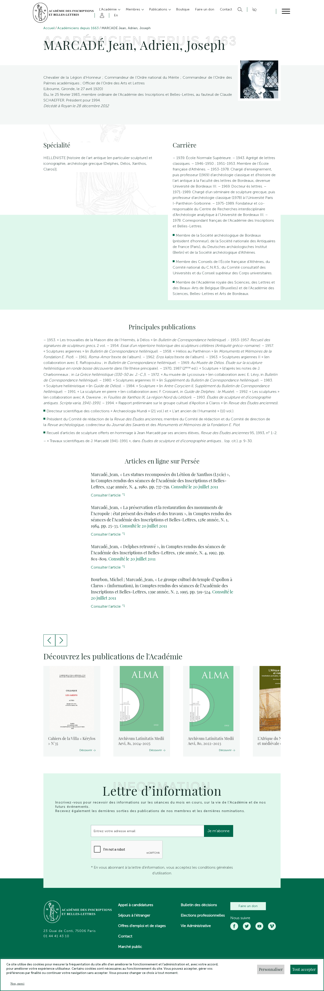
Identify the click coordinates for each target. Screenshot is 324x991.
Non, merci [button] (17, 983)
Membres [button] (133, 9)
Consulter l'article (106, 495)
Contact (125, 936)
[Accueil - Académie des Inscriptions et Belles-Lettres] (78, 912)
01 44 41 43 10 (56, 936)
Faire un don (248, 906)
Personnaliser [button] (271, 969)
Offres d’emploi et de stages (142, 925)
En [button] (116, 15)
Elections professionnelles (203, 915)
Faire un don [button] (204, 9)
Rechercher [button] (239, 9)
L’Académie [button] (108, 9)
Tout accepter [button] (304, 969)
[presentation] (49, 640)
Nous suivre (240, 918)
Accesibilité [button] (253, 9)
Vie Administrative (196, 925)
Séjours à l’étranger (134, 915)
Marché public (130, 946)
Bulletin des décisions (199, 905)
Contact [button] (226, 9)
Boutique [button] (183, 9)
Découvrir (85, 750)
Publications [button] (158, 9)
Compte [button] (101, 15)
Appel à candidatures (135, 905)
